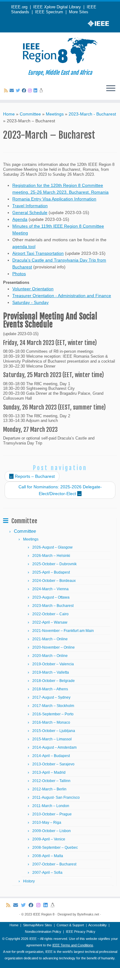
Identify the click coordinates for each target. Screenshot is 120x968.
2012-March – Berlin (49, 789)
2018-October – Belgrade (53, 681)
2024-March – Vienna (50, 589)
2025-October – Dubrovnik (54, 564)
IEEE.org (19, 7)
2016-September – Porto (53, 714)
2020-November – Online (53, 647)
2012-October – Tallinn (51, 781)
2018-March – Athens (50, 689)
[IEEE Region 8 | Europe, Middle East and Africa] (60, 51)
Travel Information (30, 205)
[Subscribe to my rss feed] (7, 90)
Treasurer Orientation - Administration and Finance (61, 295)
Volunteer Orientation (33, 288)
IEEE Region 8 (43, 914)
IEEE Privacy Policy (80, 931)
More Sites (78, 12)
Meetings (55, 114)
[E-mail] (13, 90)
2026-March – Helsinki (51, 555)
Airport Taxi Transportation (38, 253)
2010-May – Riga (46, 822)
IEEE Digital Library (57, 7)
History (29, 881)
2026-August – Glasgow (52, 547)
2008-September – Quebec (55, 847)
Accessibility (97, 925)
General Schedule (29, 212)
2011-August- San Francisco (56, 797)
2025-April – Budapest (51, 572)
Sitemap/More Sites (37, 925)
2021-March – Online (50, 639)
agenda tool (23, 246)
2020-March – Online (50, 656)
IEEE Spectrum (49, 12)
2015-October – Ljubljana (53, 731)
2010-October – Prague (52, 814)
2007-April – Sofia (47, 872)
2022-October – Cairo (50, 614)
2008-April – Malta (47, 856)
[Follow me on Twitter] (19, 90)
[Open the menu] (110, 88)
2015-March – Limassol (52, 739)
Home (9, 114)
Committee (30, 114)
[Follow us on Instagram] (31, 90)
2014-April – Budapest (51, 756)
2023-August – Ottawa (51, 597)
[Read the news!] (42, 90)
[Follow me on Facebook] (25, 90)
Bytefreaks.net (88, 914)
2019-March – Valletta (50, 672)
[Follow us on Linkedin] (36, 90)
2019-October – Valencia (53, 664)
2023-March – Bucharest (53, 606)
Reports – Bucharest (32, 476)
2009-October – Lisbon (51, 831)
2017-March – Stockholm (53, 706)
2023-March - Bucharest (92, 114)
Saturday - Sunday (30, 302)
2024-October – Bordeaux (54, 581)
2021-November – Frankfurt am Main (63, 631)
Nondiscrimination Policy (43, 931)
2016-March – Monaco (51, 722)
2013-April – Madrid (49, 772)
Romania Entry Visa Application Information (54, 198)
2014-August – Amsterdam (54, 747)
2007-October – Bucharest (54, 864)
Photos (19, 273)
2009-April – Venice (48, 839)
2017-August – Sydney (51, 697)
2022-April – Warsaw (49, 622)
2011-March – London (50, 806)
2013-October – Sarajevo (53, 764)
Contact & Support (70, 925)
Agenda (19, 219)
